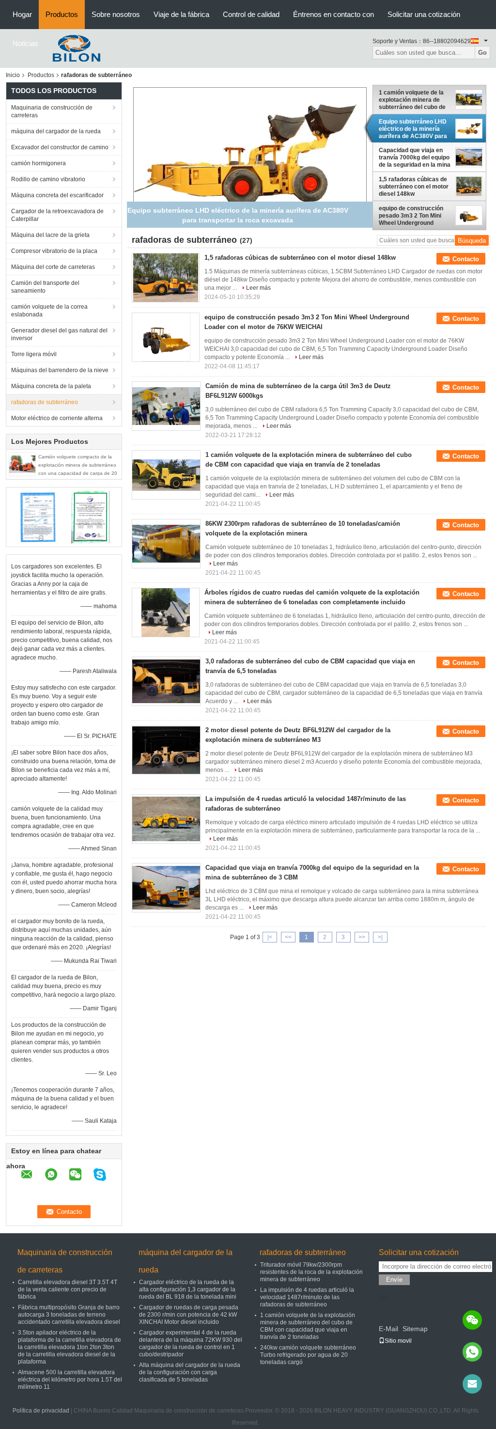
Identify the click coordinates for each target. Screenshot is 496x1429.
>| (380, 937)
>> (361, 937)
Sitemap (415, 1329)
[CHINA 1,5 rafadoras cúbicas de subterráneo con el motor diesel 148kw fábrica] (166, 277)
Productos (62, 14)
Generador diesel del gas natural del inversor (59, 334)
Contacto (465, 259)
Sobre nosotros (116, 14)
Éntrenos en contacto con (333, 14)
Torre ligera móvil (34, 354)
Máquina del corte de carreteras (53, 267)
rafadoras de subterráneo (44, 402)
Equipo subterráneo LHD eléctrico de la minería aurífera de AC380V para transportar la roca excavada (413, 129)
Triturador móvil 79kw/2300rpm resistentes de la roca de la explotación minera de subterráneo (311, 1272)
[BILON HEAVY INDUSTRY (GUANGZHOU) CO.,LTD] (74, 48)
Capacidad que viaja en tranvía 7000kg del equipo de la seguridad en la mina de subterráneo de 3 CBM (414, 157)
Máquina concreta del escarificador (57, 195)
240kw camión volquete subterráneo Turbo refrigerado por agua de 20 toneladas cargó (308, 1355)
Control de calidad (251, 14)
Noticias (25, 43)
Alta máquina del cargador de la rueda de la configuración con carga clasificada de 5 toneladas (189, 1372)
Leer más (258, 287)
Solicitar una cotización (424, 14)
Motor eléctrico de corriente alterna (57, 418)
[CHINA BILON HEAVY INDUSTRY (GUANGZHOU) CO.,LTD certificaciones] (37, 516)
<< (288, 937)
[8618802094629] (472, 1352)
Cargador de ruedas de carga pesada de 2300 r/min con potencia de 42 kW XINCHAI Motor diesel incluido (188, 1314)
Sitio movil (398, 1340)
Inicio (13, 75)
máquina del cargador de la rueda (56, 131)
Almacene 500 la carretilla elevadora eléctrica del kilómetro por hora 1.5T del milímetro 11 (70, 1379)
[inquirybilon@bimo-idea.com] (472, 1384)
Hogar (22, 14)
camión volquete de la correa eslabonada (49, 310)
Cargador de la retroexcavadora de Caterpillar (57, 215)
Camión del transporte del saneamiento (45, 287)
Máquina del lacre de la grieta (50, 235)
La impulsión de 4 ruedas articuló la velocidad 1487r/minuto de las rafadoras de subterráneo (307, 1297)
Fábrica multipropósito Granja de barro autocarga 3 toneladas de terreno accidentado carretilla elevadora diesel (69, 1314)
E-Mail (388, 1329)
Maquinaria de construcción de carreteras (52, 111)
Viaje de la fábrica (181, 14)
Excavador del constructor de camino (59, 147)
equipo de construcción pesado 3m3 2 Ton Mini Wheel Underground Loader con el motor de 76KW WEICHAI (411, 215)
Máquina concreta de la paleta (51, 386)
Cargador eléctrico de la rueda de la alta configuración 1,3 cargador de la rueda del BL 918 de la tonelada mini (187, 1289)
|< (269, 937)
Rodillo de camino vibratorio (48, 179)
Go (482, 52)
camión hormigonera (38, 163)
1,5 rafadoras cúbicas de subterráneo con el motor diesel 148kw (414, 186)
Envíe (394, 1279)
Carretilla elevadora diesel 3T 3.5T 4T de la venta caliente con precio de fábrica (67, 1289)
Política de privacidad (41, 1410)
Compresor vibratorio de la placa (54, 251)
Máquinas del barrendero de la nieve (59, 370)
